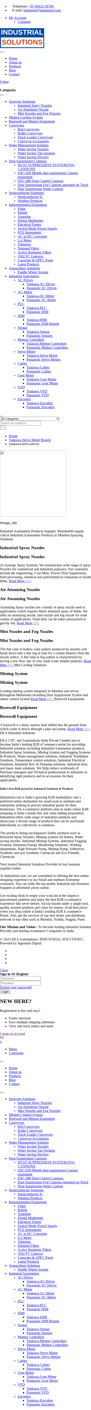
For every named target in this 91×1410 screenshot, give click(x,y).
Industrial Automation (24, 1273)
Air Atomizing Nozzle (33, 1107)
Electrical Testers (29, 1222)
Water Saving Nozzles (33, 1146)
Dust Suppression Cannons (28, 1158)
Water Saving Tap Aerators (36, 1150)
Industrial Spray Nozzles (35, 1103)
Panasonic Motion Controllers (47, 1345)
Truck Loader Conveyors (35, 1134)
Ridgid (22, 1210)
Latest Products (28, 1261)
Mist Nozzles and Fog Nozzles (39, 1111)
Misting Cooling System (26, 1115)
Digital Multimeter (30, 1218)
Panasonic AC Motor (41, 1297)
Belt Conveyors (29, 1126)
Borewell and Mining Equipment (32, 1119)
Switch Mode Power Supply (37, 1226)
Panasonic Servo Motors (44, 1357)
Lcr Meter (25, 1238)
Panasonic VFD (38, 1392)
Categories (16, 1053)
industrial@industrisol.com (42, 10)
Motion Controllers (31, 1337)
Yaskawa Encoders (40, 1400)
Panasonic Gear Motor (42, 1380)
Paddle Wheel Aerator (33, 1269)
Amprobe (24, 1214)
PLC (21, 1301)
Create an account (12, 1033)
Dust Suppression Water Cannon (40, 1186)
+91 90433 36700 (41, 6)
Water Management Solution (29, 1142)
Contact (14, 1084)
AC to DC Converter (32, 1234)
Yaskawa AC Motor (40, 1293)
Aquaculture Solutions (24, 1265)
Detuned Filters (28, 1246)
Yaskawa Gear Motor (41, 1376)
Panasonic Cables (39, 1369)
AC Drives (25, 1277)
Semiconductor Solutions (26, 1190)
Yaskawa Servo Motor (42, 1353)
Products (15, 1076)
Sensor (22, 1325)
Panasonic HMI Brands (43, 1321)
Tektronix (24, 1242)
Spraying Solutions (22, 1099)
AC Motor (25, 1289)
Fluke (22, 1206)
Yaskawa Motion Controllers (46, 1341)
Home (13, 436)
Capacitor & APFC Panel (35, 1257)
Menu (13, 1049)
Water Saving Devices (33, 1154)
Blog (12, 1080)
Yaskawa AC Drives (41, 1281)
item (4, 82)
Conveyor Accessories (33, 1138)
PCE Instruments (29, 1230)
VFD (21, 1384)
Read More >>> (20, 581)
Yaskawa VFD (37, 1388)
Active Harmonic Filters (34, 1249)
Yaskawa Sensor (38, 1329)
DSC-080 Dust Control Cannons (40, 1178)
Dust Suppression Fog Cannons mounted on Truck (53, 1182)
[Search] (1, 414)
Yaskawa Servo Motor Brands (30, 440)
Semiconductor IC (30, 1194)
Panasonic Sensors (39, 1333)
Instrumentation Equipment (28, 1202)
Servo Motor (26, 1349)
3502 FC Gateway (31, 1253)
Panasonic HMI (37, 1309)
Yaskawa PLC (37, 1305)
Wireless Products (30, 1198)
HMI (21, 1313)
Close (4, 970)
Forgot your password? (16, 987)
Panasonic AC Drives (42, 1285)
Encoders (24, 1396)
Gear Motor (26, 1373)
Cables (22, 1361)
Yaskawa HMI (37, 1317)
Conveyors (16, 1123)
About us (15, 1072)
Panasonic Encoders (41, 1404)
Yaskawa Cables (38, 1365)
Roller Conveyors (30, 1130)
